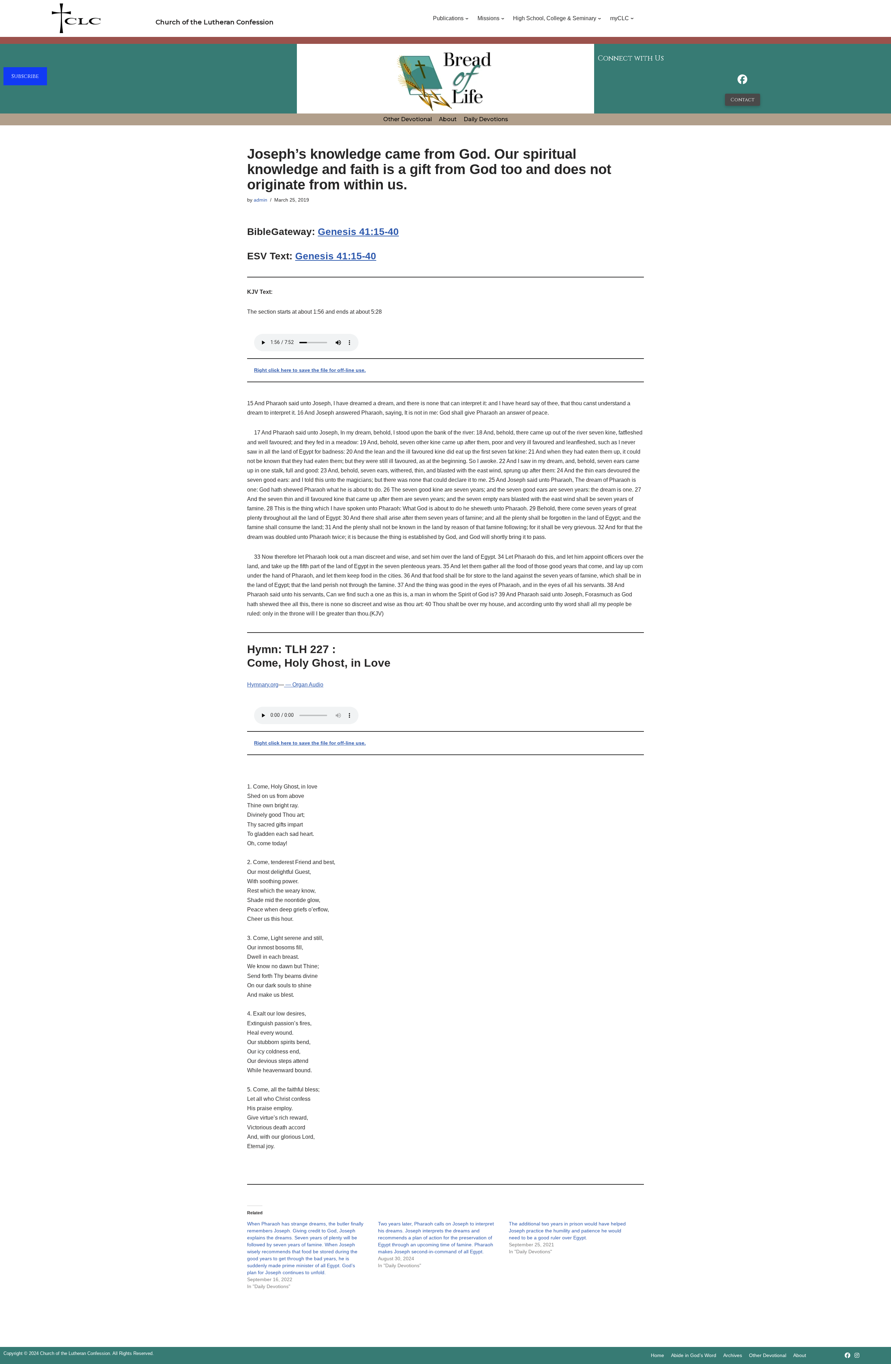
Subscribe (25, 76)
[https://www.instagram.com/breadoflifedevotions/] (856, 1355)
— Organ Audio (303, 685)
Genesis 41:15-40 (358, 231)
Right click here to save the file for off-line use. (310, 370)
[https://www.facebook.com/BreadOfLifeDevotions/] (742, 81)
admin (260, 200)
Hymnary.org (262, 685)
